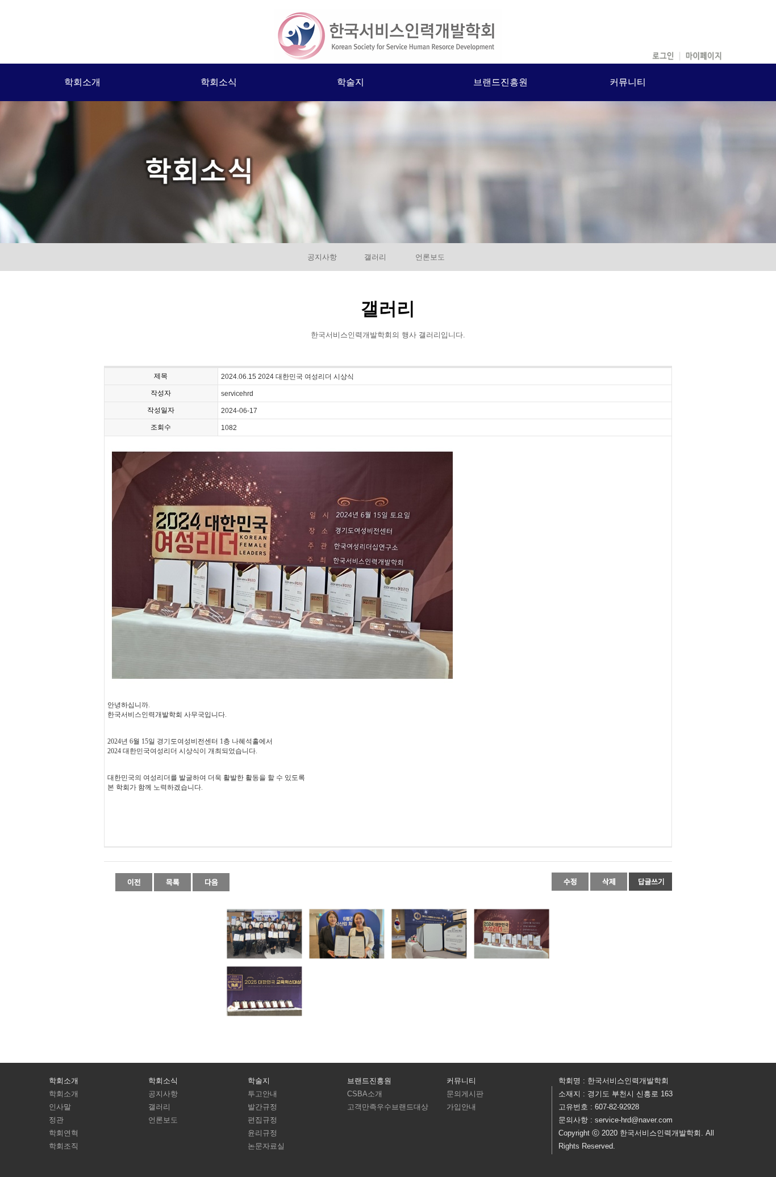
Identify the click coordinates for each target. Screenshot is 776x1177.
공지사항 (322, 257)
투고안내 (262, 1094)
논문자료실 (266, 1146)
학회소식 (219, 82)
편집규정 (262, 1120)
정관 (56, 1120)
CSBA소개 (364, 1094)
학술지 (350, 82)
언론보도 (430, 257)
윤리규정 (262, 1133)
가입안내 (461, 1107)
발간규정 (262, 1107)
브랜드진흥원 (500, 82)
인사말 (60, 1107)
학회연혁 (63, 1133)
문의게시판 (465, 1094)
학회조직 (63, 1146)
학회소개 (82, 82)
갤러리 (375, 257)
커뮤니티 (628, 82)
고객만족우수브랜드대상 (387, 1107)
